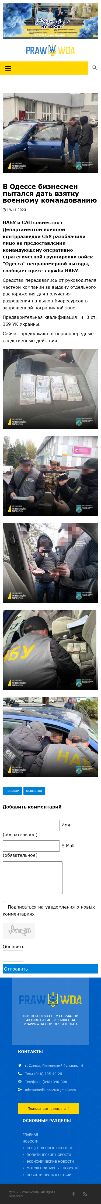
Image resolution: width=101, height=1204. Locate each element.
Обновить (13, 946)
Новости (12, 790)
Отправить (16, 968)
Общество (34, 790)
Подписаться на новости (47, 1109)
